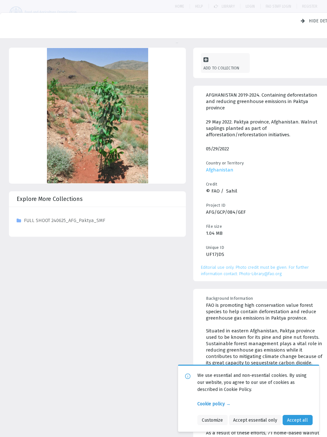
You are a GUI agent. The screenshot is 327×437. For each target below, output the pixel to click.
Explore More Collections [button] (50, 199)
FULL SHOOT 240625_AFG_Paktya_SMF (64, 220)
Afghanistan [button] (219, 170)
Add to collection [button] (221, 68)
